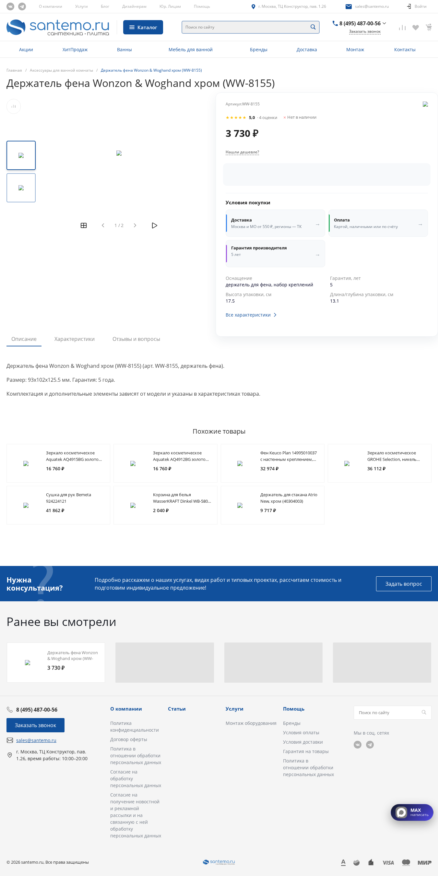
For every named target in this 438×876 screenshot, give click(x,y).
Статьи (177, 708)
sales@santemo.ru (372, 6)
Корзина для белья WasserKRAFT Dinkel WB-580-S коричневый (182, 501)
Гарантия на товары (306, 751)
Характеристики (74, 338)
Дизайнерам (134, 6)
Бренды (292, 723)
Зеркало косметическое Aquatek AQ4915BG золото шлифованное (72, 459)
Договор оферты (128, 739)
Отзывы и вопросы (136, 338)
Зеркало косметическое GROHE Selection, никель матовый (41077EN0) (392, 459)
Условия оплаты (301, 732)
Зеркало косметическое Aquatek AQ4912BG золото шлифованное (179, 459)
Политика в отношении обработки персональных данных (135, 755)
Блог (105, 6)
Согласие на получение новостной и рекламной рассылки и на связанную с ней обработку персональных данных (135, 815)
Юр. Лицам (170, 6)
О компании (50, 6)
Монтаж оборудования (251, 723)
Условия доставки (303, 742)
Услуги (81, 6)
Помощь (202, 6)
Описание (24, 338)
